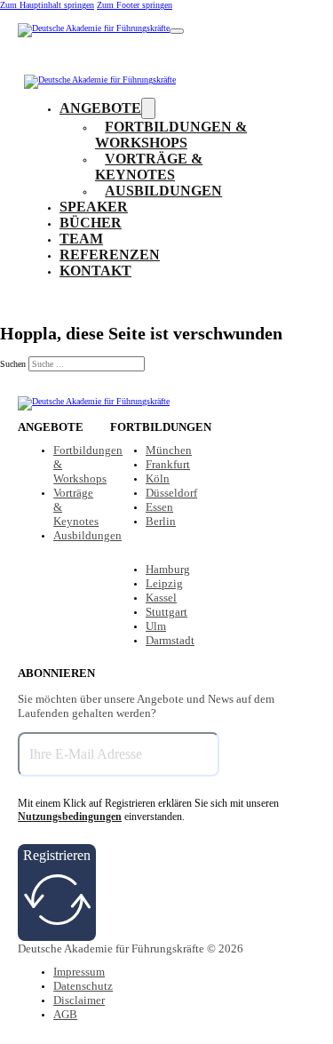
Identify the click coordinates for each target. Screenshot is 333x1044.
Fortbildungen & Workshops (171, 134)
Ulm (156, 626)
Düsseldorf (171, 492)
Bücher (90, 222)
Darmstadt (170, 640)
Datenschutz (83, 985)
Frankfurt (168, 464)
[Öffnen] (177, 31)
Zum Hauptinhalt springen (47, 5)
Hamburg (168, 569)
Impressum (79, 971)
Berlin (161, 521)
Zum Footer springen (134, 5)
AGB (65, 1014)
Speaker (93, 206)
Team (81, 238)
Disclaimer (79, 1000)
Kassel (161, 597)
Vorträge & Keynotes (148, 166)
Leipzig (164, 583)
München (169, 450)
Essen (159, 507)
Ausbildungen (163, 190)
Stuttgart (166, 611)
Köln (158, 478)
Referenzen (109, 254)
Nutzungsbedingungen (70, 816)
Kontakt (95, 270)
